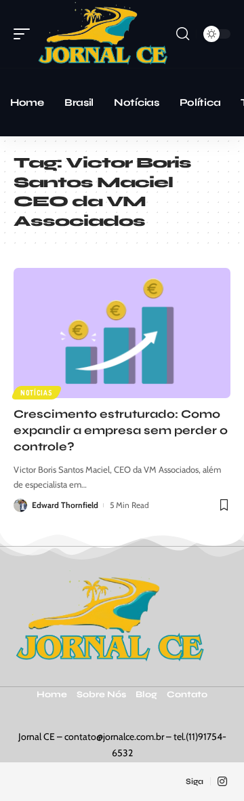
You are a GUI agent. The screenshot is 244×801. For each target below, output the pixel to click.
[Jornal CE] (103, 34)
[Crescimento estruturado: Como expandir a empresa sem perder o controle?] (122, 333)
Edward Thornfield (65, 505)
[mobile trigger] (25, 34)
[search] (182, 34)
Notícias (36, 393)
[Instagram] (222, 782)
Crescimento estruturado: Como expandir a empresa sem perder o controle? (121, 430)
